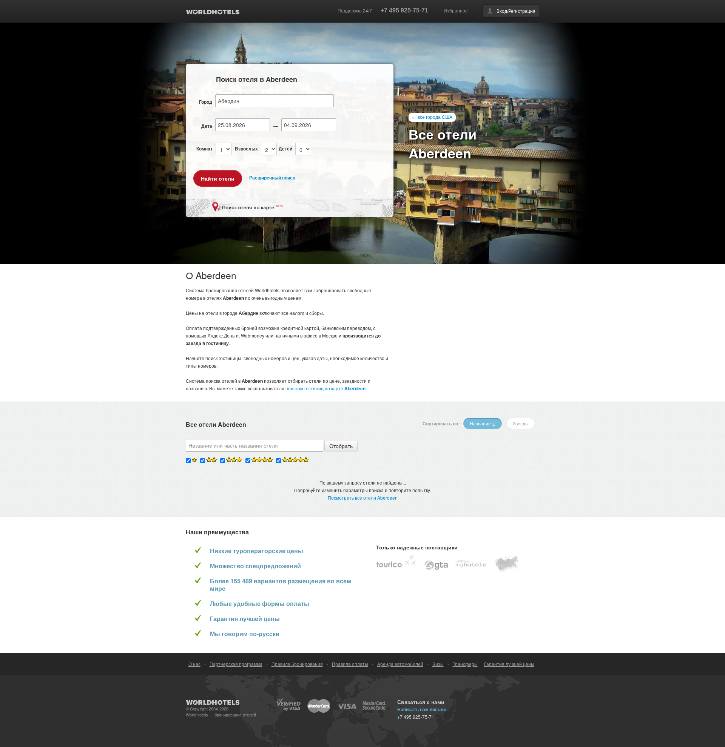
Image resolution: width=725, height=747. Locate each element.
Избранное (456, 10)
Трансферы (465, 664)
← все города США (432, 117)
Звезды (521, 423)
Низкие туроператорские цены (256, 551)
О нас (194, 664)
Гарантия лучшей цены (245, 619)
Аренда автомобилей (400, 664)
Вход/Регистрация (516, 11)
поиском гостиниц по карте (325, 388)
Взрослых (246, 148)
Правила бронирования (297, 664)
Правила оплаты (350, 664)
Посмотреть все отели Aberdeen (363, 497)
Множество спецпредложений (255, 566)
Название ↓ (482, 423)
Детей (285, 148)
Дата (206, 126)
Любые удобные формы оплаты (259, 603)
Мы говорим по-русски (244, 634)
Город (205, 101)
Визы (438, 664)
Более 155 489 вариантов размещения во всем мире (280, 584)
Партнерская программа (236, 664)
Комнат (204, 148)
